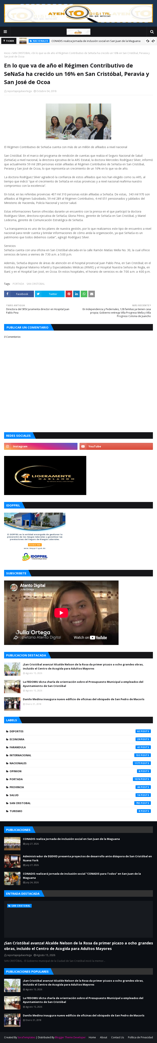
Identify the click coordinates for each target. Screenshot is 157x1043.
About (103, 1037)
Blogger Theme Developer (70, 1037)
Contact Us (117, 1037)
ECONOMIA (75, 739)
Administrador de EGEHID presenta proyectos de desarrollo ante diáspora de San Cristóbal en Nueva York (87, 858)
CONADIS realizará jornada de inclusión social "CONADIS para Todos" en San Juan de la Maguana (82, 876)
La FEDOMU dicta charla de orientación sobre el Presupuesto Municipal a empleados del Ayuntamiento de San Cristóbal (83, 684)
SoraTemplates (26, 1037)
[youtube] (116, 446)
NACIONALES (75, 763)
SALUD (75, 795)
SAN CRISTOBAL (21, 53)
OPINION (75, 771)
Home (92, 1037)
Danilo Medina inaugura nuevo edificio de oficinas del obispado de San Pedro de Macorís (83, 699)
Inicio (7, 53)
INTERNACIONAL (75, 755)
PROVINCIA (75, 787)
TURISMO (75, 811)
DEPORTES (75, 731)
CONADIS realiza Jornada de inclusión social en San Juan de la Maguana (96, 41)
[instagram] (40, 446)
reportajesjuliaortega (19, 91)
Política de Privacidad (140, 1037)
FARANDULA (75, 747)
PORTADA (18, 284)
